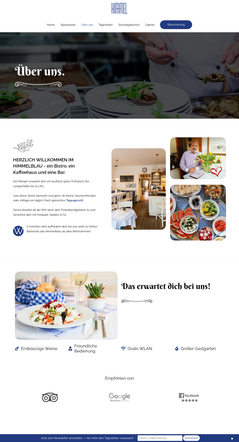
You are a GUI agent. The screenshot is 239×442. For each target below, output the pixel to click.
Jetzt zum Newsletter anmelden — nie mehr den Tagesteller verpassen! (87, 438)
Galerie (149, 24)
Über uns (87, 24)
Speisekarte (68, 24)
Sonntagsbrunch (129, 24)
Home (51, 24)
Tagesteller (106, 24)
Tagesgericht (74, 200)
